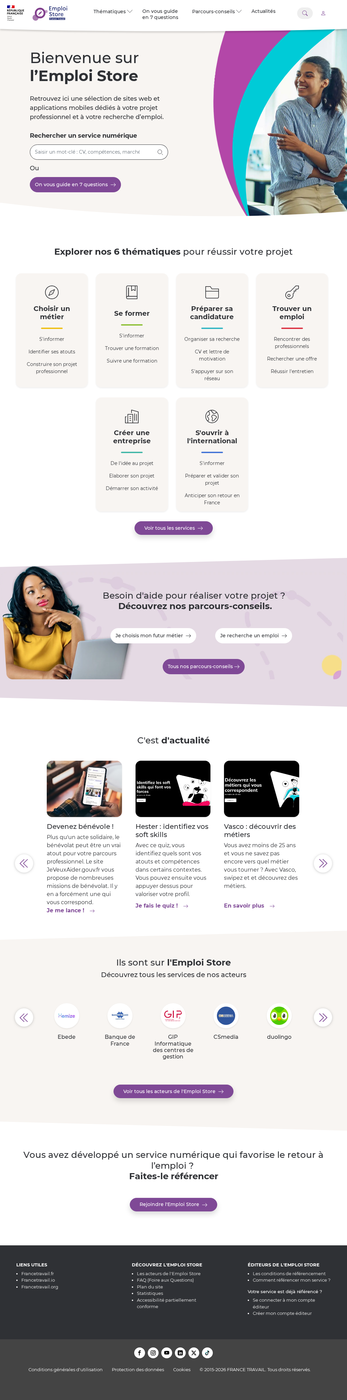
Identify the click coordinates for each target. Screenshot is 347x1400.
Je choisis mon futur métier (151, 636)
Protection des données (138, 1369)
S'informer (51, 339)
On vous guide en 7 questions (160, 14)
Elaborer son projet (132, 476)
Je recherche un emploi (251, 636)
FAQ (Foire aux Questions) (165, 1280)
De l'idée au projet (132, 463)
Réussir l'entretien (292, 371)
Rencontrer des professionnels (292, 342)
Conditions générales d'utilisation (65, 1369)
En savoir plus (261, 905)
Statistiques (150, 1293)
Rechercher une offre (292, 359)
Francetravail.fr (37, 1273)
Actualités (263, 11)
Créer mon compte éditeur (282, 1313)
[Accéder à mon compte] (323, 13)
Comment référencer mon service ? (291, 1280)
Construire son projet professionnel (52, 367)
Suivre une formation (132, 361)
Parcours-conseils (215, 11)
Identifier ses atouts (51, 352)
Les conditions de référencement (289, 1273)
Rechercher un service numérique (83, 135)
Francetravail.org (39, 1286)
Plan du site (150, 1286)
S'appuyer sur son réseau (212, 375)
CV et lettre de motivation (212, 355)
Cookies (181, 1369)
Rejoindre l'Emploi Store (171, 1204)
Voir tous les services (171, 528)
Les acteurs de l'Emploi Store (169, 1273)
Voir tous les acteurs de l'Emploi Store (170, 1091)
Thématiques (111, 11)
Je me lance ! (84, 910)
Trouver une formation (132, 348)
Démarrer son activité (132, 488)
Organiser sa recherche (212, 339)
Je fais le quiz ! (173, 905)
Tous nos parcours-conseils (201, 666)
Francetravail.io (38, 1280)
